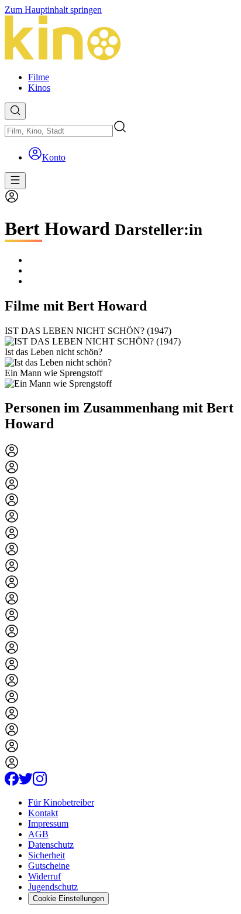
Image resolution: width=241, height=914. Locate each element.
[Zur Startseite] (120, 39)
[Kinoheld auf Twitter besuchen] (26, 782)
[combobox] (59, 131)
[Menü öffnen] (15, 180)
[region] (120, 357)
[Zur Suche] (15, 111)
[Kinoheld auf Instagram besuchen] (40, 782)
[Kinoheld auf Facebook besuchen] (12, 782)
